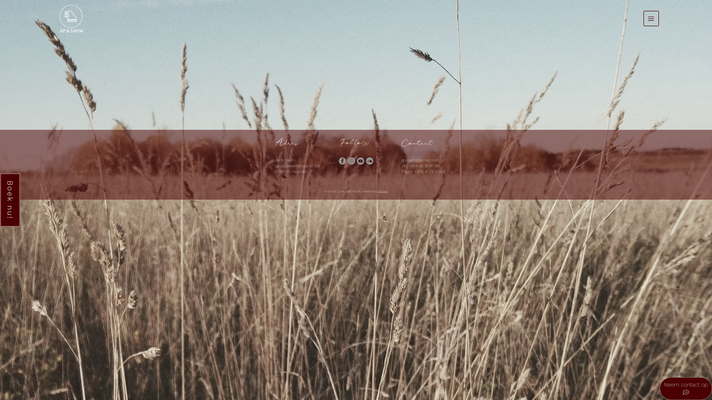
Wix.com (383, 191)
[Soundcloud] (369, 161)
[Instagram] (351, 161)
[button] (651, 18)
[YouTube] (360, 161)
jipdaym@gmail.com (420, 160)
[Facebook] (342, 161)
